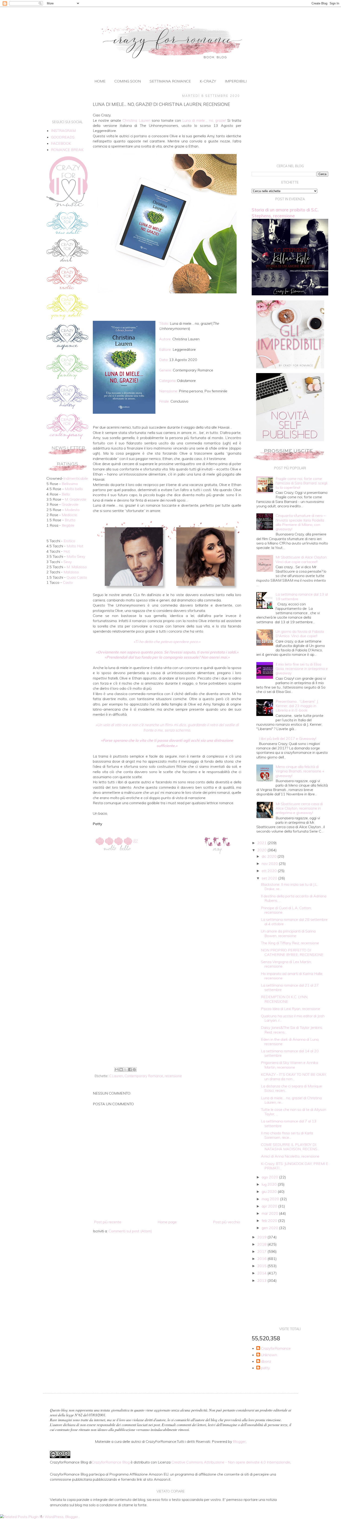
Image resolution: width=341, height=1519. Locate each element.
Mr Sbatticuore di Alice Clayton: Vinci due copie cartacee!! (301, 559)
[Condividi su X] (125, 1069)
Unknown (269, 1355)
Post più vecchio (226, 1222)
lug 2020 (270, 1184)
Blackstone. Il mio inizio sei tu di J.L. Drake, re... (289, 886)
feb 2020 (270, 1220)
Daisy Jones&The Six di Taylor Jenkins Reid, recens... (291, 1029)
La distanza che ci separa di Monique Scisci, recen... (291, 1088)
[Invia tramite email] (116, 1069)
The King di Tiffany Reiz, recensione (290, 943)
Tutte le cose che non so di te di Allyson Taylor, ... (293, 1111)
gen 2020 (270, 1227)
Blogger (239, 1441)
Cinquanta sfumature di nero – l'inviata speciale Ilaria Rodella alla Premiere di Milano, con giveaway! (300, 522)
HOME (100, 81)
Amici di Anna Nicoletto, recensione (290, 1156)
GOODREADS (63, 137)
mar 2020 (270, 1213)
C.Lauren (116, 1076)
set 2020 (270, 878)
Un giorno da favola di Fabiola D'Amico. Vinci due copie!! (300, 633)
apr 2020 (270, 1206)
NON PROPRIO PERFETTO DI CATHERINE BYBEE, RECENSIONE (292, 952)
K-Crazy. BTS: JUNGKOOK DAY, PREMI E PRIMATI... (294, 1165)
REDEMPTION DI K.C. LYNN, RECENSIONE (284, 999)
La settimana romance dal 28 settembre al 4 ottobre (294, 921)
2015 (262, 1265)
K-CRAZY (208, 81)
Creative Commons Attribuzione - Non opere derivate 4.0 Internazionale (230, 1462)
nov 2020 (270, 863)
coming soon (127, 81)
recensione (173, 1076)
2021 (262, 842)
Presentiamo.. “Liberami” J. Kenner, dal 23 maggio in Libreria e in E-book (297, 705)
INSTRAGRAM (63, 130)
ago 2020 (270, 1177)
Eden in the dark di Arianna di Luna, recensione (290, 1041)
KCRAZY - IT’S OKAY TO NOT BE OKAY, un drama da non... (294, 1076)
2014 (262, 1273)
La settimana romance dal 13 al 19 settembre (302, 596)
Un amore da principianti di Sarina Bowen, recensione (288, 933)
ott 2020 (270, 870)
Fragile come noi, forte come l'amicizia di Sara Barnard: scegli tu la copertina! (301, 483)
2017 (262, 1251)
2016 (262, 1258)
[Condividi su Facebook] (130, 1069)
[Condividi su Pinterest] (134, 1069)
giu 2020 (270, 1191)
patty (265, 1368)
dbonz (266, 1361)
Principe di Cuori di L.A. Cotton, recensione (286, 910)
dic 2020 (269, 856)
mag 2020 (271, 1199)
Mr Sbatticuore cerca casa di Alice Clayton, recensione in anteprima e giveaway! (299, 808)
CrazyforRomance (276, 1348)
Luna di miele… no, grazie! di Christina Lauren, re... (291, 1100)
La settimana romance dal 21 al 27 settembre (290, 987)
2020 (262, 850)
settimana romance (170, 81)
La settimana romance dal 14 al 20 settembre (290, 1053)
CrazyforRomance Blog (111, 1462)
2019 (262, 1237)
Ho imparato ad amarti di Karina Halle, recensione (292, 975)
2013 (262, 1280)
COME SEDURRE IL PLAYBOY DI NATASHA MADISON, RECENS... (290, 1146)
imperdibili (236, 81)
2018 (262, 1244)
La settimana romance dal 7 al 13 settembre (288, 1123)
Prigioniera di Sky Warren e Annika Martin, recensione (289, 1064)
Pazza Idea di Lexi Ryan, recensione (290, 1008)
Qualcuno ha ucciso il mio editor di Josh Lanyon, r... (293, 1018)
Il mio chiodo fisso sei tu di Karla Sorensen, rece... (287, 1135)
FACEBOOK (61, 143)
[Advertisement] (167, 1027)
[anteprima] (290, 367)
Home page (167, 1222)
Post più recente (107, 1222)
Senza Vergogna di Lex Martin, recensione (286, 963)
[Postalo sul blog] (121, 1069)
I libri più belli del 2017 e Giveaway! (287, 738)
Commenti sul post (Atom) (130, 1231)
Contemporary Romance (144, 1076)
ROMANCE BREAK (67, 149)
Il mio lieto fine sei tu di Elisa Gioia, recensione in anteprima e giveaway (302, 668)
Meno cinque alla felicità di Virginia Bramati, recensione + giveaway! (300, 771)
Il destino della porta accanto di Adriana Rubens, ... (293, 898)
